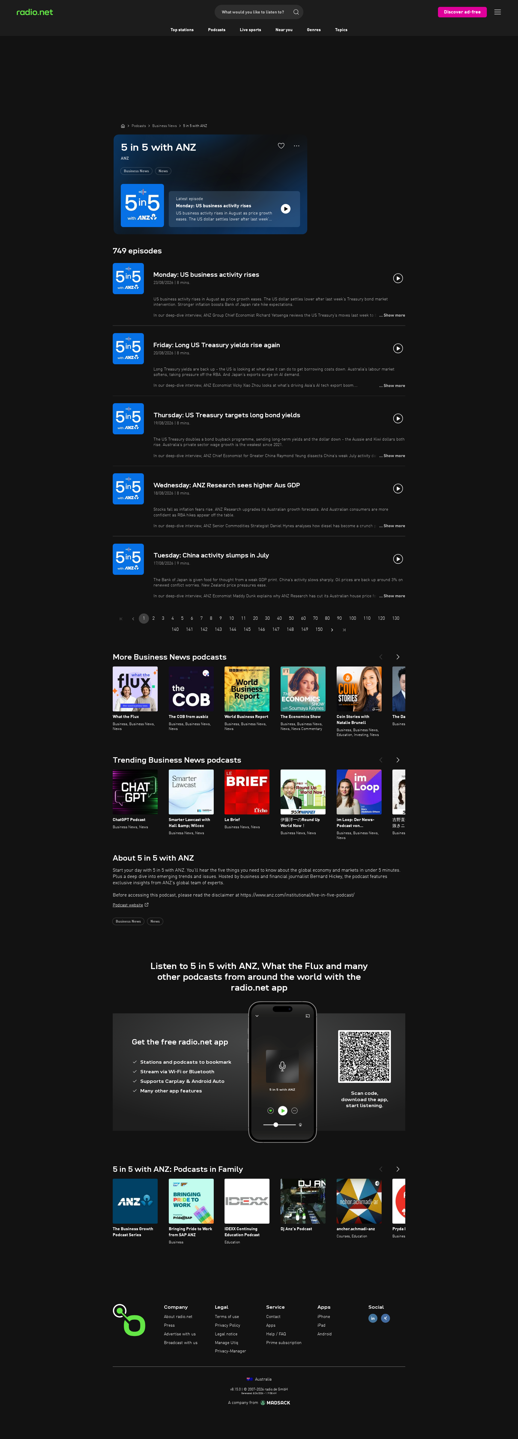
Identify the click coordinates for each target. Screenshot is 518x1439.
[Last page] (344, 630)
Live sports (250, 30)
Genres (314, 30)
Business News (136, 171)
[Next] (398, 654)
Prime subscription (284, 1343)
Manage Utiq (226, 1343)
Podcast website (128, 905)
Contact (273, 1317)
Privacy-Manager (230, 1351)
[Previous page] (133, 619)
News (163, 171)
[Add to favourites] (281, 145)
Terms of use (227, 1317)
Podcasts (216, 30)
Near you (284, 30)
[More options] (296, 145)
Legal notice (226, 1334)
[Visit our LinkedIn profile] (373, 1318)
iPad (321, 1325)
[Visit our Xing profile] (385, 1318)
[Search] (296, 12)
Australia (263, 1379)
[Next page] (332, 630)
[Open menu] (497, 12)
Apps (270, 1325)
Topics (341, 30)
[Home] (123, 125)
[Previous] (381, 654)
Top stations (182, 30)
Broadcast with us (181, 1343)
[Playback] (285, 209)
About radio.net (178, 1317)
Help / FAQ (276, 1334)
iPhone (323, 1317)
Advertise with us (180, 1334)
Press (169, 1325)
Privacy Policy (227, 1325)
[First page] (121, 619)
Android (324, 1334)
